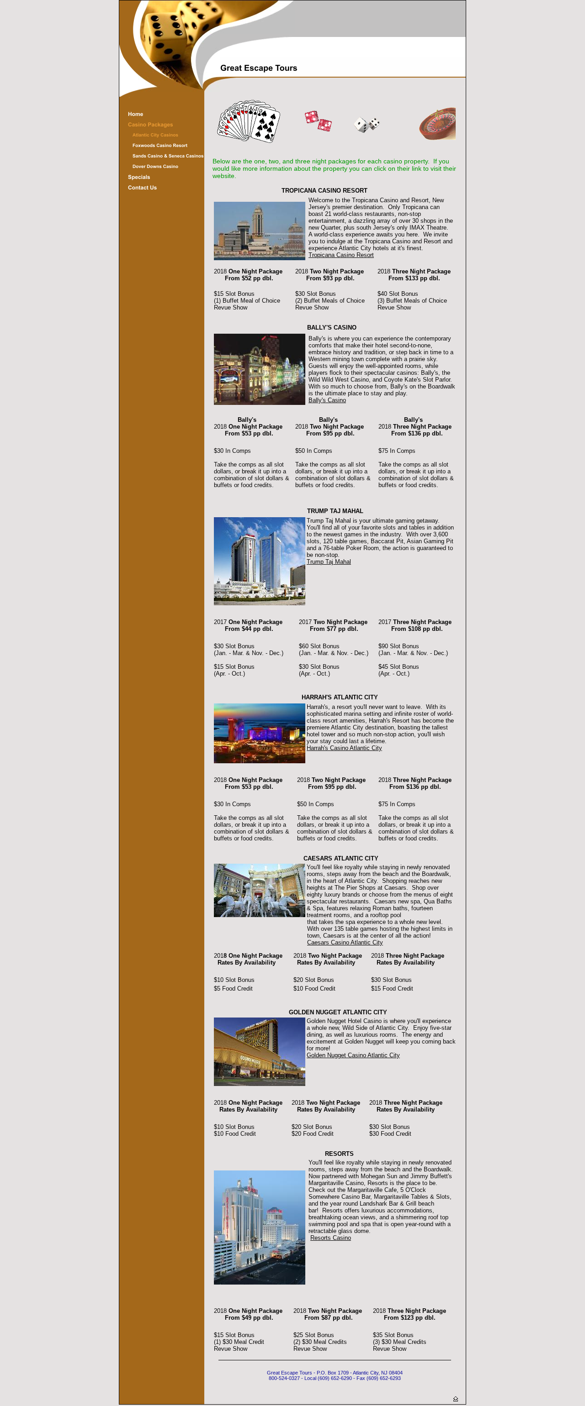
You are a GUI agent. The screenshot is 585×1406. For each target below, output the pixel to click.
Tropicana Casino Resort (341, 255)
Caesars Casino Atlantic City (345, 942)
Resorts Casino (330, 1237)
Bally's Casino (327, 400)
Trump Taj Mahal (329, 561)
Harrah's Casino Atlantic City (344, 748)
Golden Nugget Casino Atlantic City (353, 1055)
